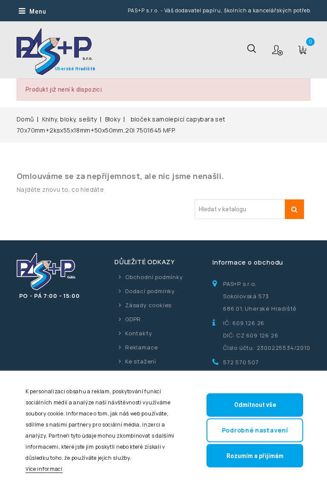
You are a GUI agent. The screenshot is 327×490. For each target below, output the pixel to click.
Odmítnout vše (255, 404)
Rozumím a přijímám (255, 456)
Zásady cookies (148, 305)
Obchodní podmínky (154, 277)
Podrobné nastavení (255, 430)
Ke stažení (140, 361)
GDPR (133, 319)
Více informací (44, 469)
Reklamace (141, 347)
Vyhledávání (294, 209)
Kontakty (138, 333)
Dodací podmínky (150, 291)
